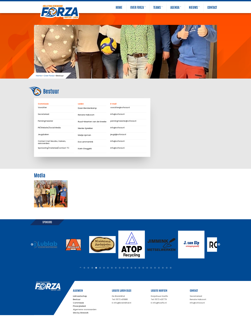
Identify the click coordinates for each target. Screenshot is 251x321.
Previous (32, 244)
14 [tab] (131, 268)
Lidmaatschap (80, 296)
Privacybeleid (79, 306)
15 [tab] (135, 268)
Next (219, 244)
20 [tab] (155, 268)
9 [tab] (111, 268)
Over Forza (137, 7)
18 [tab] (147, 268)
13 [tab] (127, 268)
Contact (212, 7)
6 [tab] (100, 268)
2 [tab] (84, 268)
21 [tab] (159, 268)
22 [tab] (162, 268)
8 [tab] (108, 268)
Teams (157, 7)
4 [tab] (92, 268)
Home (119, 7)
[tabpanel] (45, 244)
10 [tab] (115, 268)
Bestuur (76, 299)
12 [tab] (123, 268)
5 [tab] (96, 268)
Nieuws (193, 7)
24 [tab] (170, 268)
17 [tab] (143, 268)
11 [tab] (119, 268)
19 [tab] (151, 268)
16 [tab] (139, 268)
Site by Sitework (80, 312)
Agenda (174, 7)
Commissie (78, 302)
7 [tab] (104, 268)
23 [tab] (166, 268)
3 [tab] (88, 268)
